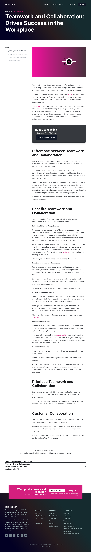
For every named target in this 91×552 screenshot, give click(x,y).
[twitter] (6, 535)
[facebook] (22, 535)
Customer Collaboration (14, 60)
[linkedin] (14, 535)
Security (51, 523)
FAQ (50, 521)
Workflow (66, 521)
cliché (69, 94)
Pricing (61, 4)
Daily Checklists (40, 516)
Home (46, 4)
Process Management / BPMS (72, 528)
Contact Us (52, 518)
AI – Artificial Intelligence (71, 533)
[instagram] (10, 535)
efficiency (35, 317)
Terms (42, 546)
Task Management (69, 526)
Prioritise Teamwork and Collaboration (17, 57)
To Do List (66, 518)
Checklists (38, 513)
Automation (67, 531)
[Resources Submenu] (74, 4)
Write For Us (38, 523)
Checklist (66, 513)
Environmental (53, 526)
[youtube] (25, 535)
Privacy (48, 546)
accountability (61, 335)
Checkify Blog (39, 518)
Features (54, 4)
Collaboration (18, 11)
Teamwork (36, 106)
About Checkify (54, 516)
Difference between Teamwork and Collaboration (17, 51)
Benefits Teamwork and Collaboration (17, 54)
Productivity (67, 523)
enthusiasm (67, 252)
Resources (70, 4)
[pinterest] (18, 535)
